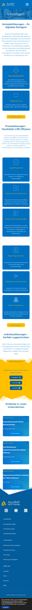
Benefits (5, 418)
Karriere (10, 418)
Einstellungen (8, 602)
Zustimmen (5, 607)
